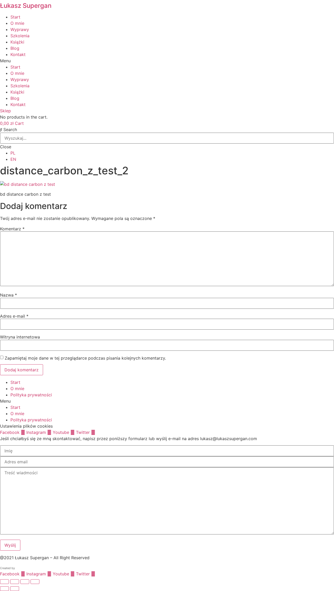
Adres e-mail (14, 316)
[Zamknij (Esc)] (35, 581)
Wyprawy (19, 29)
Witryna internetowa (20, 337)
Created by (7, 568)
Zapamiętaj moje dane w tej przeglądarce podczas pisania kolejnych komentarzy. (85, 358)
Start (15, 17)
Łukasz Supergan (25, 5)
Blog (14, 48)
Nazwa (8, 295)
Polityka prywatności (31, 394)
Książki (17, 42)
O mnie (17, 23)
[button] (167, 61)
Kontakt (18, 54)
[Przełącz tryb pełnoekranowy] (14, 581)
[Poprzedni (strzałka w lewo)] (4, 588)
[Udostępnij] (24, 581)
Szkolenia (19, 35)
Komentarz (12, 229)
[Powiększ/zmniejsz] (4, 581)
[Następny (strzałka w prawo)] (14, 588)
